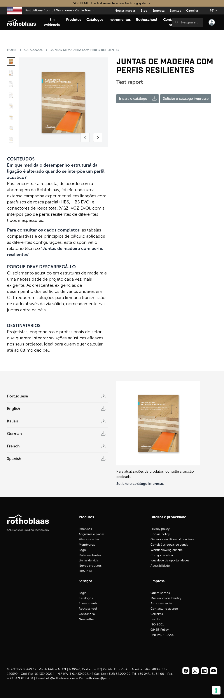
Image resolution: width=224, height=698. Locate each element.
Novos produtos (90, 565)
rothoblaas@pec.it (98, 678)
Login (82, 593)
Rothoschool (88, 608)
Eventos (175, 10)
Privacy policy (160, 529)
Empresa (158, 10)
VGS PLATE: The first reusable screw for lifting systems (112, 3)
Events (155, 619)
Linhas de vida (88, 560)
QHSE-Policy (159, 629)
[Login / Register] (211, 22)
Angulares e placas (91, 534)
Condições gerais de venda (169, 544)
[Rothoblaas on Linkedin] (195, 670)
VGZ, (65, 208)
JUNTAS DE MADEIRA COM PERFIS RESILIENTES (85, 50)
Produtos (73, 19)
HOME (11, 50)
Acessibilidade (160, 565)
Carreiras (192, 10)
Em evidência (52, 22)
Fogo (82, 550)
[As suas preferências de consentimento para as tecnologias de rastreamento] (216, 690)
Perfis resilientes (90, 555)
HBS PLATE (86, 571)
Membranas (87, 544)
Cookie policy (160, 534)
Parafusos (85, 529)
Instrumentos (119, 19)
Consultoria (87, 614)
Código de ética (161, 555)
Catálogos (33, 50)
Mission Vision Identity (165, 598)
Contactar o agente (164, 608)
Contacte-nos (171, 22)
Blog (144, 10)
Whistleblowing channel (166, 550)
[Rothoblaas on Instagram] (204, 670)
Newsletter (86, 619)
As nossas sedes (161, 603)
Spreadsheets (88, 603)
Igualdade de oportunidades (169, 560)
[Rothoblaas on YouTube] (213, 670)
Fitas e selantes (89, 539)
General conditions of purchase (172, 539)
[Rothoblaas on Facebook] (185, 670)
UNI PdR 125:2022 (163, 635)
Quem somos (160, 593)
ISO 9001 (157, 624)
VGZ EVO (80, 208)
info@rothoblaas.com (60, 678)
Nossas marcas (125, 10)
